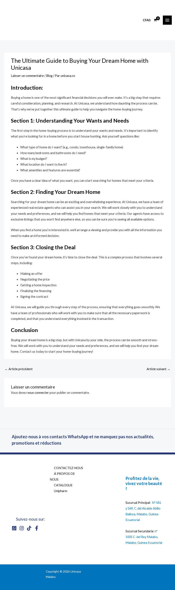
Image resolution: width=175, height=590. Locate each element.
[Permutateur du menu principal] (167, 20)
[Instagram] (21, 528)
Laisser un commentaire (27, 75)
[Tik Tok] (29, 528)
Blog (49, 75)
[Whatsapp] (14, 528)
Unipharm (60, 491)
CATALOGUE (63, 485)
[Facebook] (36, 528)
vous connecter (38, 392)
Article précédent (19, 369)
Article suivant (158, 369)
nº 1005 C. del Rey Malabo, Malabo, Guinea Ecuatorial (143, 536)
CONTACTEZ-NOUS (68, 468)
